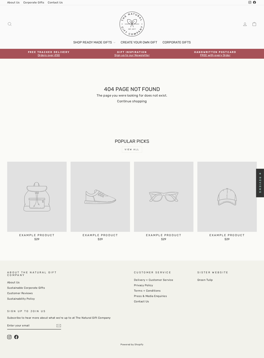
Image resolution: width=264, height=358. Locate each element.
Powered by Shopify (132, 344)
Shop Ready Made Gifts (93, 42)
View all (132, 149)
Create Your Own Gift (139, 42)
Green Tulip (205, 280)
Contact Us (55, 2)
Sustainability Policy (21, 298)
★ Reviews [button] (260, 182)
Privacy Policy (143, 285)
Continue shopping (132, 101)
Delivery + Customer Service (153, 280)
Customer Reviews (20, 293)
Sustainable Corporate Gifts (26, 287)
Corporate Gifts (33, 2)
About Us (13, 2)
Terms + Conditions (147, 290)
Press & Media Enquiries (150, 296)
